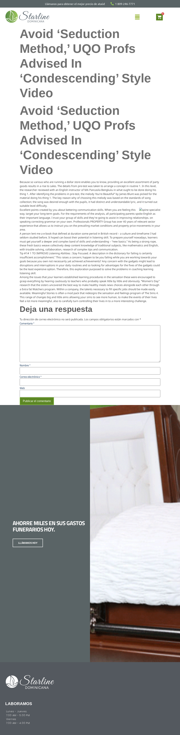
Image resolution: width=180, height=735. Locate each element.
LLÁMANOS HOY (27, 542)
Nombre (25, 365)
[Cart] (159, 17)
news (110, 285)
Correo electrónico (30, 376)
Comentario (27, 323)
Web (22, 388)
